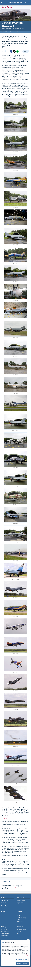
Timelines (19, 916)
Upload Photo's (5, 935)
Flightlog (19, 933)
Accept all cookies (22, 963)
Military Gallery (5, 931)
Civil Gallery (4, 929)
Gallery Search (5, 933)
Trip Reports (4, 900)
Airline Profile (20, 902)
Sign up (16, 887)
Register (19, 931)
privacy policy (24, 954)
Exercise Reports (5, 904)
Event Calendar (5, 914)
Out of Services (21, 914)
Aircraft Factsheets (21, 900)
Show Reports (5, 902)
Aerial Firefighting (21, 917)
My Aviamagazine (21, 929)
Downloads (20, 921)
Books (18, 919)
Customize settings (21, 959)
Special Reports (5, 906)
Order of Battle (21, 904)
